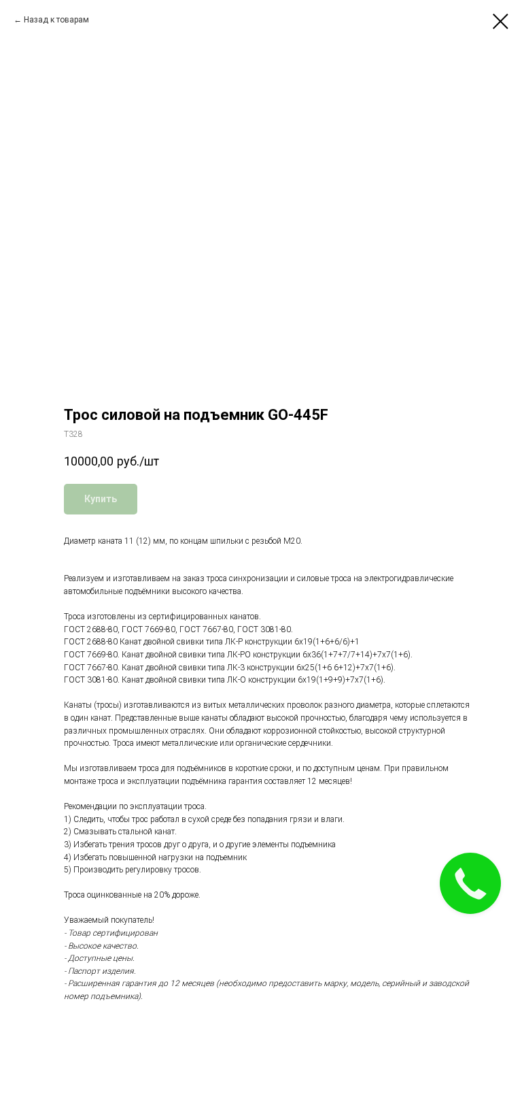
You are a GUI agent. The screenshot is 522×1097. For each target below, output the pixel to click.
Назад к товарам (56, 19)
